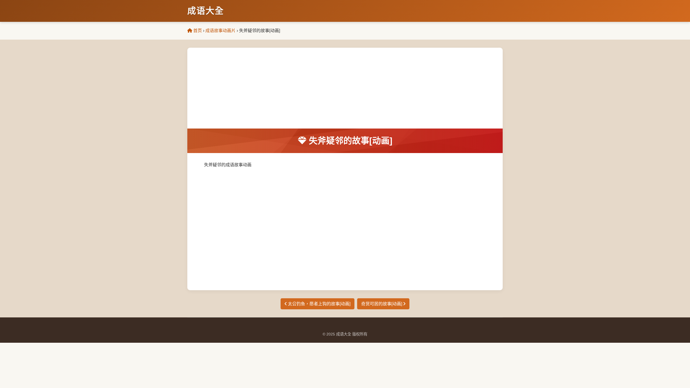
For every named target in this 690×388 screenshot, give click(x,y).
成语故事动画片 (220, 30)
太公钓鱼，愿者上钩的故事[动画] (318, 304)
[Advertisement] (345, 88)
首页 (197, 30)
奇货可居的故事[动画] (382, 304)
